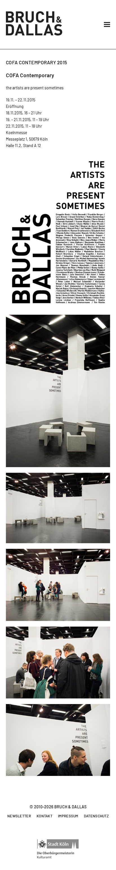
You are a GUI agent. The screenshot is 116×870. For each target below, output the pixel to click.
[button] (107, 24)
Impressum (68, 816)
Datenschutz (96, 816)
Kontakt (44, 816)
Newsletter (19, 816)
